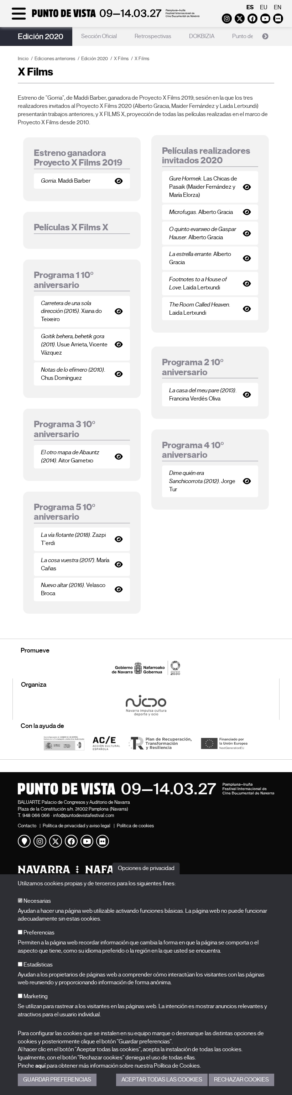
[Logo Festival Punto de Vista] (146, 789)
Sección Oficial (99, 36)
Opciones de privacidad (146, 868)
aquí (40, 1065)
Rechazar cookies (241, 1079)
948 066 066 (36, 815)
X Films (121, 59)
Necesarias (36, 901)
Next (265, 36)
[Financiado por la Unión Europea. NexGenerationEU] (224, 742)
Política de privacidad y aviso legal (76, 826)
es (250, 7)
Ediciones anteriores (55, 59)
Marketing (35, 996)
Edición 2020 (40, 36)
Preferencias (38, 932)
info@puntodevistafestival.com (83, 815)
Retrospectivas (153, 36)
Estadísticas (37, 964)
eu (263, 7)
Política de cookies (135, 826)
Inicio (23, 59)
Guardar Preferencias (57, 1079)
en (277, 7)
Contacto (27, 826)
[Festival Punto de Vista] (104, 18)
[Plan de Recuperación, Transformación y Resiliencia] (160, 742)
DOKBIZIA (201, 36)
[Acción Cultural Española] (106, 742)
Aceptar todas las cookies (161, 1079)
